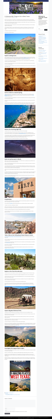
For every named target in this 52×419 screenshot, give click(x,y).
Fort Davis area (8, 242)
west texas (6, 393)
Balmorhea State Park (8, 95)
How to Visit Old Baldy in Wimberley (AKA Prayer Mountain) (42, 53)
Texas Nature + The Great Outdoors (9, 392)
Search (39, 28)
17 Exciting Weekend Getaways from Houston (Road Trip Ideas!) (12, 394)
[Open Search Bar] (48, 1)
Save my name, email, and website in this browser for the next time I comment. (16, 411)
